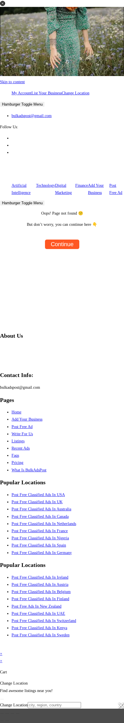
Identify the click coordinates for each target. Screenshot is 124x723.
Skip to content (12, 82)
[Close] (2, 699)
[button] (2, 3)
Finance (81, 185)
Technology (45, 185)
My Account (21, 93)
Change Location (75, 93)
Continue (62, 244)
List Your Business (46, 93)
